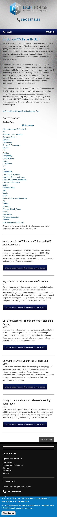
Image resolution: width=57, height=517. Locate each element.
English (6, 153)
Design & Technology (11, 145)
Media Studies (9, 188)
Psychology (7, 214)
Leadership (7, 172)
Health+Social (8, 158)
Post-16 (6, 206)
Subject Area (8, 122)
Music (5, 193)
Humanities (7, 164)
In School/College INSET (21, 39)
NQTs (5, 196)
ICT (4, 166)
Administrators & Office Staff (14, 129)
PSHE (5, 212)
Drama (5, 148)
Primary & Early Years (12, 209)
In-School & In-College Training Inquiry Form (21, 111)
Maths (5, 185)
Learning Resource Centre (14, 177)
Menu (48, 32)
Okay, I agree (8, 513)
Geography (7, 156)
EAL (4, 150)
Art (4, 132)
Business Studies (10, 137)
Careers (6, 140)
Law (4, 169)
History (5, 161)
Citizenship (7, 142)
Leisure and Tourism (11, 182)
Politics (5, 204)
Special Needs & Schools (13, 222)
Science (6, 220)
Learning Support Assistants (14, 180)
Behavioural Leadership (13, 134)
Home (9, 32)
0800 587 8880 (30, 19)
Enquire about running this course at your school (25, 268)
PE (4, 201)
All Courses (27, 125)
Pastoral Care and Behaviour (15, 198)
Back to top (46, 440)
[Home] (28, 8)
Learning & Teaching (11, 174)
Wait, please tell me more (21, 508)
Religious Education (11, 217)
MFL (4, 190)
